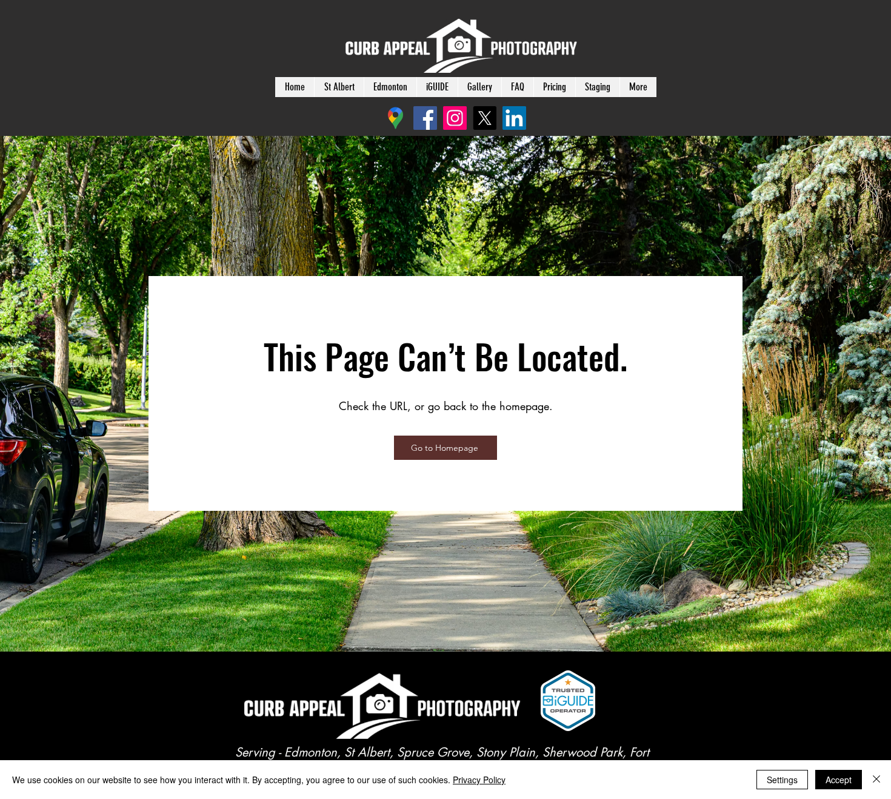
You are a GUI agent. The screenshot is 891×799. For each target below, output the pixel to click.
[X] (484, 118)
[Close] (876, 779)
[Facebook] (425, 118)
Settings (782, 780)
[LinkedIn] (514, 118)
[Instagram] (455, 118)
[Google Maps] (395, 118)
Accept (839, 780)
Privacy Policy (479, 780)
